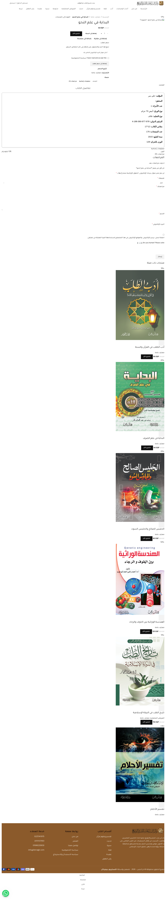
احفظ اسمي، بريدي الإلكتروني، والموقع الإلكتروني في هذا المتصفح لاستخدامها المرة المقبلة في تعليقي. (125, 238)
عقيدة (108, 855)
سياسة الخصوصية (78, 58)
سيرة (109, 846)
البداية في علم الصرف (153, 438)
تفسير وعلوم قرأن (103, 837)
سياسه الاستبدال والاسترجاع (65, 855)
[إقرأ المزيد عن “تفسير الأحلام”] (161, 805)
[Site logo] (150, 3)
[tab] (94, 81)
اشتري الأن (76, 33)
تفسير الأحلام (157, 809)
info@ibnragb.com (36, 850)
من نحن (75, 837)
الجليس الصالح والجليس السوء (148, 529)
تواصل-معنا (73, 846)
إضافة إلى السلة (91, 33)
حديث (109, 841)
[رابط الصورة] (147, 831)
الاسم (161, 214)
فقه (109, 850)
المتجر (75, 841)
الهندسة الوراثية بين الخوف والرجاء (147, 622)
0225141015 (39, 837)
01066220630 (38, 846)
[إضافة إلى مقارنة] (149, 343)
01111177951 (39, 841)
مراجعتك (160, 187)
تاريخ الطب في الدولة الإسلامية (148, 713)
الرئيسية (105, 17)
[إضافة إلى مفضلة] (143, 343)
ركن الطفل (106, 859)
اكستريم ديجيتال (109, 870)
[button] (161, 343)
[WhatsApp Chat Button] (5, 893)
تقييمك (161, 178)
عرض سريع (155, 343)
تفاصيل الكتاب (83, 88)
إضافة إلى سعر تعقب (99, 64)
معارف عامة (95, 17)
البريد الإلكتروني (158, 224)
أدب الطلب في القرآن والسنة (149, 347)
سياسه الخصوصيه (70, 850)
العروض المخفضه (157, 718)
